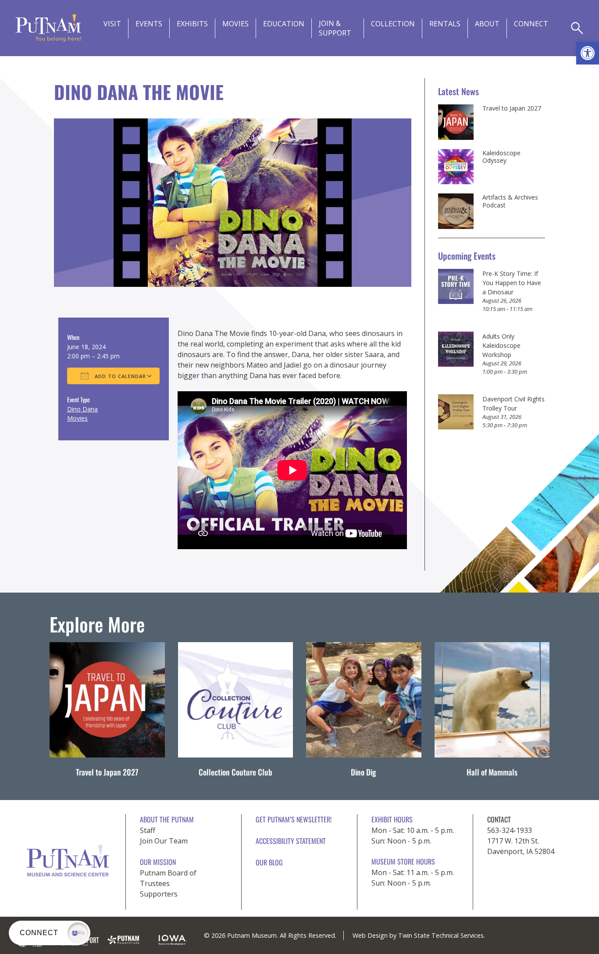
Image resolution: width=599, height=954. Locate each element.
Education (283, 24)
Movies (235, 24)
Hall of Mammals (492, 772)
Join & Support (335, 28)
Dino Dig (363, 772)
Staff (147, 830)
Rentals (444, 24)
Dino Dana (82, 409)
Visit (112, 24)
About (487, 24)
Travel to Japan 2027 (511, 108)
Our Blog (269, 862)
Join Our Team (164, 841)
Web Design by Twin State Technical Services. (419, 935)
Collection (393, 24)
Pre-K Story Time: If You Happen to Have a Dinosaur (511, 282)
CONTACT (499, 819)
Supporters (159, 894)
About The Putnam (167, 819)
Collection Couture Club (235, 772)
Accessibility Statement (291, 841)
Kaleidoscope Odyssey (501, 156)
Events (148, 24)
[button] (587, 53)
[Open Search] (577, 28)
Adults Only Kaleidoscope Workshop (501, 345)
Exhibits (192, 24)
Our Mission (158, 862)
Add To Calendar (119, 376)
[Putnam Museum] (48, 28)
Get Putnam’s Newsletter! (294, 819)
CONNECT (531, 24)
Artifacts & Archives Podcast (510, 201)
